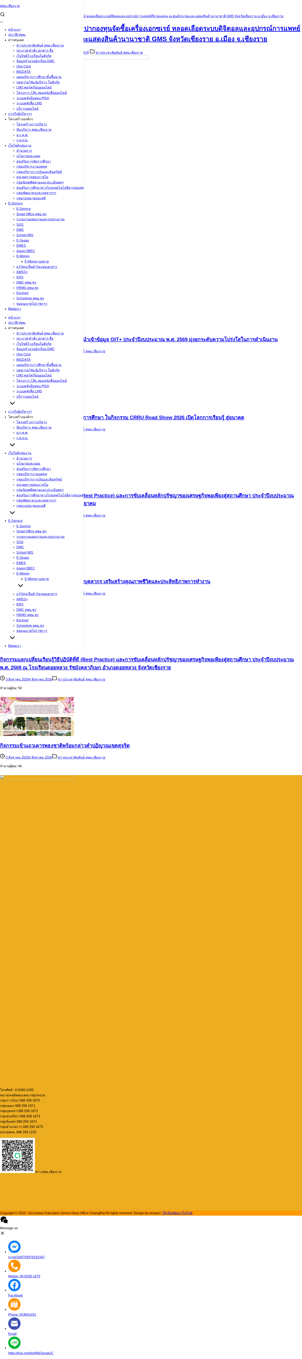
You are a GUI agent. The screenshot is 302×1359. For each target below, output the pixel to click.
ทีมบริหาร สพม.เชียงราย (33, 129)
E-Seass (22, 240)
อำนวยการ (24, 150)
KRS (19, 277)
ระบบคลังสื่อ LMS (29, 103)
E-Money (23, 256)
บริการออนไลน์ (27, 108)
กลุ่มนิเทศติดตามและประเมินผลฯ (40, 182)
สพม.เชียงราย (10, 6)
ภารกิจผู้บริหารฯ (20, 114)
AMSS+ (22, 272)
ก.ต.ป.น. (22, 140)
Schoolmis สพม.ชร (30, 298)
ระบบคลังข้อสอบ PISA (32, 98)
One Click (23, 66)
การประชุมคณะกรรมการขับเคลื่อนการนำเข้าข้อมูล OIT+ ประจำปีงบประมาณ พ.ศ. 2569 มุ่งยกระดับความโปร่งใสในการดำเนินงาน (139, 339)
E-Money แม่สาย (37, 261)
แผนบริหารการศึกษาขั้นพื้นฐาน (38, 77)
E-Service (15, 203)
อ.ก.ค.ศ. (22, 135)
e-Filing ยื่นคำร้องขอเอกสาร (36, 267)
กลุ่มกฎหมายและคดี (31, 198)
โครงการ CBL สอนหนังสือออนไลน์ (41, 93)
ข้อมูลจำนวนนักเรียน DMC (35, 61)
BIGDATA (23, 72)
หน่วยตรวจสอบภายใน (32, 177)
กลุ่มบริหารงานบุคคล (31, 166)
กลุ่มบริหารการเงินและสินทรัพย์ (39, 172)
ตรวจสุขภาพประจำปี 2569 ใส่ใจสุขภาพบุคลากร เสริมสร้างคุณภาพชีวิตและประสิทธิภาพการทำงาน (105, 581)
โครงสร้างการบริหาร (31, 124)
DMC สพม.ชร (26, 282)
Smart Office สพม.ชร (31, 214)
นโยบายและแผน (28, 156)
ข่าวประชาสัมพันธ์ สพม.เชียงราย (40, 45)
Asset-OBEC (25, 251)
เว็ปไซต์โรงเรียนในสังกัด (33, 56)
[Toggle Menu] (1, 22)
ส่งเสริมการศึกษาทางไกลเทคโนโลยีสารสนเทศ (50, 187)
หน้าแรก (14, 29)
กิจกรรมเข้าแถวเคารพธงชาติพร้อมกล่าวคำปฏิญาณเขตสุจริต (65, 745)
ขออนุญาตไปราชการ (31, 303)
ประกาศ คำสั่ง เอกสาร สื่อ (34, 50)
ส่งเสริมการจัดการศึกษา (33, 161)
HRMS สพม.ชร (27, 288)
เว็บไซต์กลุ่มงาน (19, 145)
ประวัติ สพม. (17, 34)
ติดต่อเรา (14, 309)
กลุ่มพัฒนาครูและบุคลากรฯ (36, 193)
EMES (21, 245)
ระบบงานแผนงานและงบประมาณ (40, 219)
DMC (20, 230)
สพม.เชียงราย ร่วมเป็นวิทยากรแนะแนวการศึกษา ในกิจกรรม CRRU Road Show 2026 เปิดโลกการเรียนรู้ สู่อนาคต (122, 417)
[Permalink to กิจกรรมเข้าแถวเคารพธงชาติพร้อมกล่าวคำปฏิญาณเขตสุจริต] (37, 735)
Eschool (22, 293)
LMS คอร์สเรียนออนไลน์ (34, 87)
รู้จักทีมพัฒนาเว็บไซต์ (177, 1213)
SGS (19, 224)
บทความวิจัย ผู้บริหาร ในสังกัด (38, 82)
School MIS (24, 235)
